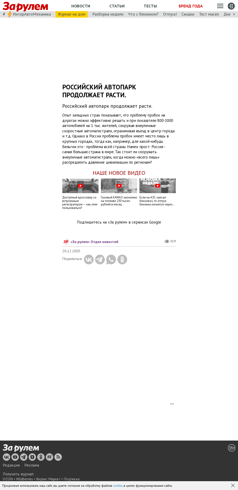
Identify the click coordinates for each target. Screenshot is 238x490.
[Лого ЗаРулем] (25, 6)
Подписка (71, 479)
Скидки (188, 14)
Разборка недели (107, 14)
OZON (8, 479)
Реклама (31, 465)
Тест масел (209, 14)
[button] (233, 486)
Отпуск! (170, 14)
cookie (117, 486)
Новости (80, 6)
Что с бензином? (143, 14)
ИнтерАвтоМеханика (32, 14)
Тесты (150, 6)
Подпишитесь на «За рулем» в (119, 222)
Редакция (11, 465)
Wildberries (24, 479)
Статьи (117, 6)
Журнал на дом (71, 14)
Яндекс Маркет (48, 479)
